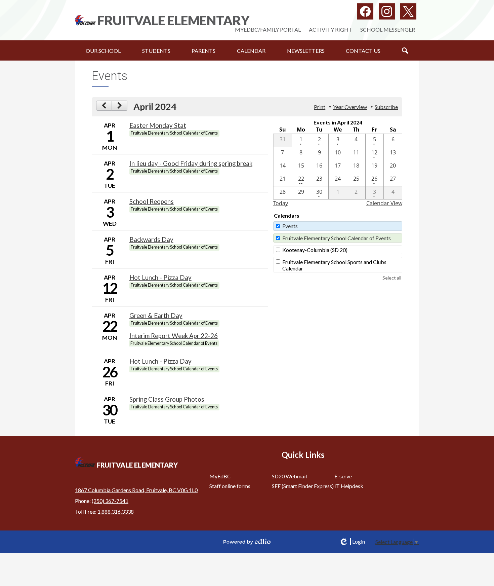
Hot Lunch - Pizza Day (160, 277)
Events (290, 226)
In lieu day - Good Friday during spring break (190, 163)
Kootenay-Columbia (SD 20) (314, 250)
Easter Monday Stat (157, 125)
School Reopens (151, 201)
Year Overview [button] (350, 107)
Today (280, 203)
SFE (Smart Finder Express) (303, 486)
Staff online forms (229, 486)
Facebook (365, 11)
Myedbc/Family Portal (268, 29)
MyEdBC (220, 476)
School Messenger (387, 29)
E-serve (343, 476)
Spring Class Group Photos (166, 399)
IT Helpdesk (348, 486)
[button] (103, 50)
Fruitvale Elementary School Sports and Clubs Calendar (334, 265)
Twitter (408, 11)
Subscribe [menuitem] (386, 107)
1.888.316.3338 (115, 511)
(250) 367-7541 (110, 501)
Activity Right (330, 29)
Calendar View (384, 203)
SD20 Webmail (289, 476)
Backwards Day (151, 239)
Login (352, 541)
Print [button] (319, 107)
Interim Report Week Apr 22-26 (173, 335)
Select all (391, 278)
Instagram (387, 11)
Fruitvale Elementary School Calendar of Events (336, 238)
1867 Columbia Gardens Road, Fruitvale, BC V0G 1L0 (136, 490)
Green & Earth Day (155, 315)
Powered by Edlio (247, 541)
